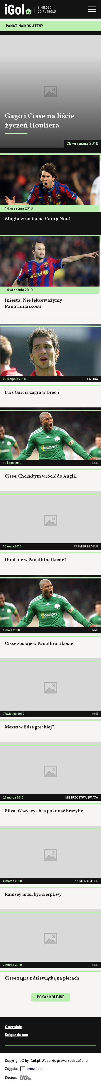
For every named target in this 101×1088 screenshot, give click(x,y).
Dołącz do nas (16, 1035)
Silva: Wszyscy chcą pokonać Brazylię (44, 811)
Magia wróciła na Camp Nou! (38, 218)
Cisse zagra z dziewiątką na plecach (42, 978)
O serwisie (13, 1027)
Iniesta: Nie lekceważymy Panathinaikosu (33, 303)
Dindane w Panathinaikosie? (35, 560)
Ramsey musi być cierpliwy (33, 895)
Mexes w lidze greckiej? (29, 727)
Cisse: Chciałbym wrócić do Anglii (41, 476)
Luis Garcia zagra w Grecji (32, 393)
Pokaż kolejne (50, 997)
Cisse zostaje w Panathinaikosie (39, 644)
